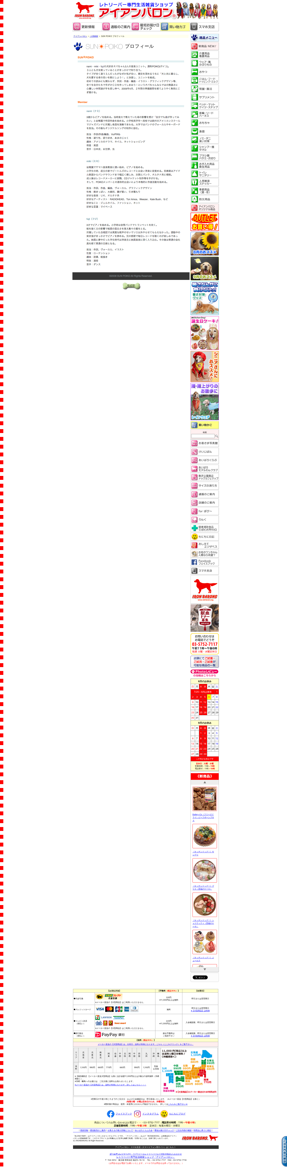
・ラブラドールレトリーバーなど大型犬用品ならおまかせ (146, 1154)
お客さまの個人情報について (120, 1130)
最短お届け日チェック (164, 1130)
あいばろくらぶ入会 (143, 1130)
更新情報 (84, 1130)
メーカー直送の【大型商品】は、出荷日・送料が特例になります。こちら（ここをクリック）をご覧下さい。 (145, 1044)
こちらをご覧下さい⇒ (178, 1104)
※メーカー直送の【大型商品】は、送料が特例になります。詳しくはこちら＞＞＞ (110, 1084)
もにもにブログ (177, 1113)
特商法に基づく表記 (202, 1130)
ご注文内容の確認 (184, 1130)
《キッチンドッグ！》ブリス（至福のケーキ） (203, 877)
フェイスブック (124, 1113)
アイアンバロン (80, 36)
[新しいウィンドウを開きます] (145, 30)
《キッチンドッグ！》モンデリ (203, 843)
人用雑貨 (94, 36)
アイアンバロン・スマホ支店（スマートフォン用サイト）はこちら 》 (145, 1147)
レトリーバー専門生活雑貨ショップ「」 (145, 1156)
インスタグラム (150, 1113)
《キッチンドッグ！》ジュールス (203, 949)
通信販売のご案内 (98, 1130)
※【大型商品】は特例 (200, 1010)
